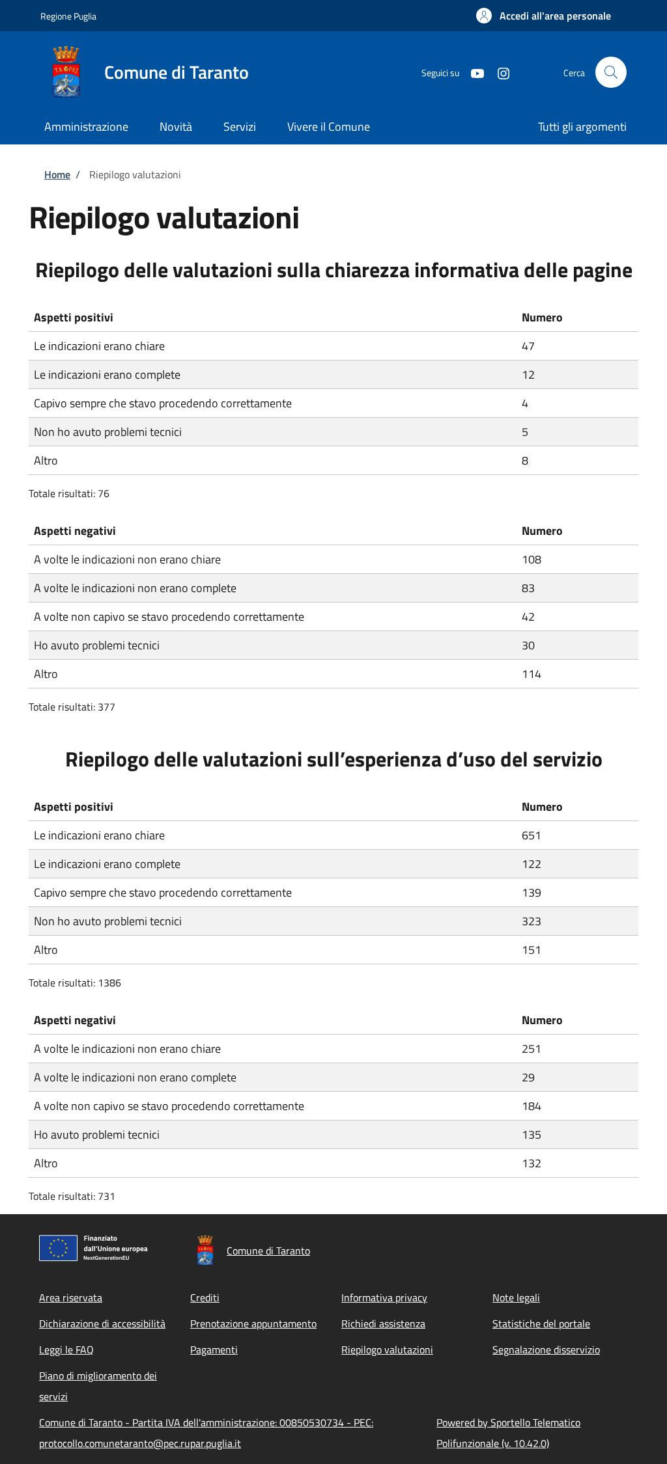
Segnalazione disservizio (546, 1349)
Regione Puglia (68, 16)
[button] (544, 15)
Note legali (516, 1297)
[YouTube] (472, 72)
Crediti (205, 1297)
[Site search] (611, 72)
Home (57, 174)
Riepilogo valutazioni (387, 1349)
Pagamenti (214, 1349)
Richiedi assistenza (383, 1323)
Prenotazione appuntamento (253, 1323)
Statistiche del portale (541, 1323)
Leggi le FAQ (66, 1349)
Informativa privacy (384, 1297)
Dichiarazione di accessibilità (102, 1323)
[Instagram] (498, 72)
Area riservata (70, 1297)
